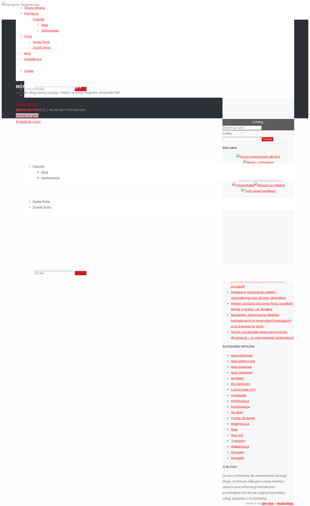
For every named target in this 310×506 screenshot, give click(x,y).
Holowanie (238, 395)
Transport (238, 441)
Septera (267, 503)
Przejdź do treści (28, 121)
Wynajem (237, 452)
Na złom (237, 412)
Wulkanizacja (240, 446)
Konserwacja (240, 406)
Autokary (237, 378)
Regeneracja (240, 423)
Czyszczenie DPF (243, 389)
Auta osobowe (241, 366)
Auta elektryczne (243, 361)
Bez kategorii (240, 384)
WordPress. (285, 503)
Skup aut (237, 435)
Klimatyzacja (240, 401)
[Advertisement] (258, 228)
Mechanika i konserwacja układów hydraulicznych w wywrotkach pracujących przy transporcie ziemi (261, 320)
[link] (28, 71)
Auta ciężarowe (242, 355)
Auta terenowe (242, 372)
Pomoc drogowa (243, 418)
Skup (234, 429)
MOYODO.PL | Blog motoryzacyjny (49, 86)
